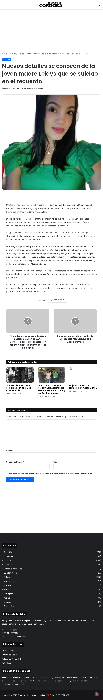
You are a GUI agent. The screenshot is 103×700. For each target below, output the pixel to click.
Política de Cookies (10, 655)
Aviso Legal (7, 663)
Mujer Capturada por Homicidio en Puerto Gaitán (83, 386)
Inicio (6, 54)
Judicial (13, 54)
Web (55, 462)
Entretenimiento (10, 573)
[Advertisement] (51, 31)
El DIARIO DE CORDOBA (59, 695)
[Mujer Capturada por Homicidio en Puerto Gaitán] (83, 375)
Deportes (8, 564)
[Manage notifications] (97, 694)
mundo (7, 589)
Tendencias (9, 606)
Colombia (8, 552)
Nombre (10, 450)
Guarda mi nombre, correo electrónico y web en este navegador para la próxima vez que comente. (50, 473)
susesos (7, 602)
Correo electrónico (15, 462)
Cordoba (7, 560)
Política (7, 598)
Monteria (7, 585)
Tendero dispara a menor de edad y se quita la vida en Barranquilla (18, 388)
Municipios (8, 594)
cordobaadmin (9, 89)
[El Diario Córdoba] (51, 5)
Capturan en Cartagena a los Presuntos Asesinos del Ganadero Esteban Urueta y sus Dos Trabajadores (51, 389)
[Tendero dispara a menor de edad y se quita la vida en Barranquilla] (20, 375)
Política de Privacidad (11, 659)
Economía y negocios (13, 569)
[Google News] (57, 300)
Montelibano (9, 581)
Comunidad (8, 556)
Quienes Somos (8, 651)
